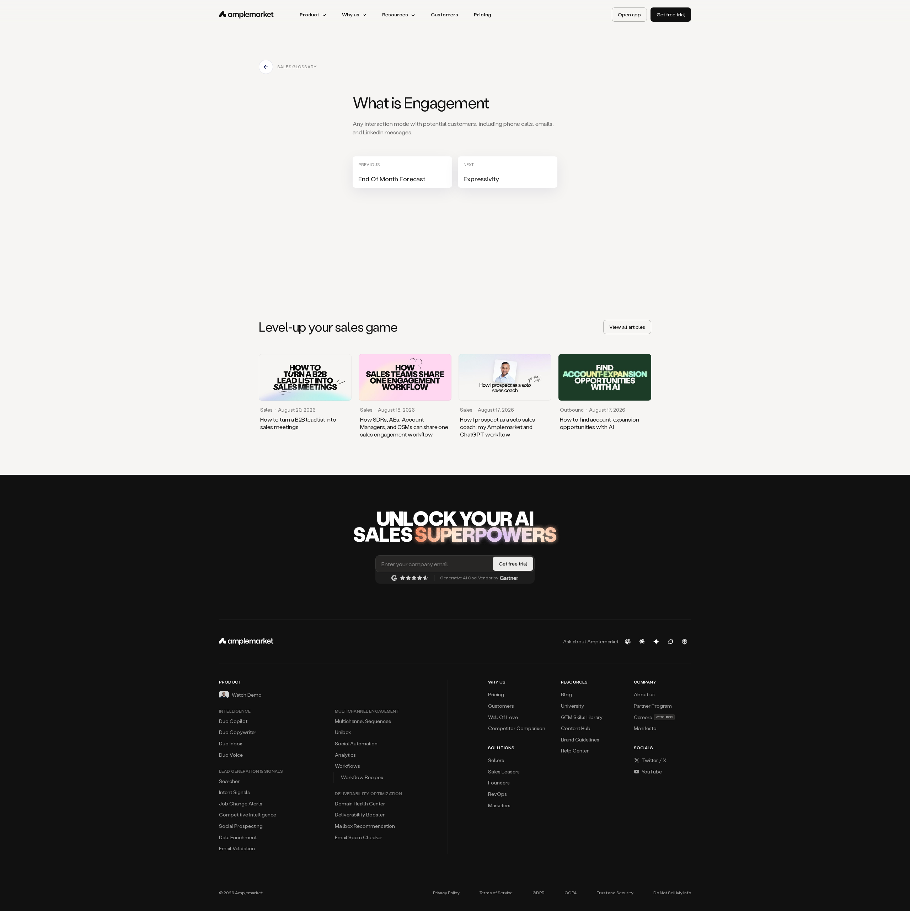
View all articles (627, 326)
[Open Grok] (670, 641)
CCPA (570, 892)
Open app (629, 14)
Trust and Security (615, 892)
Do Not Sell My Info (672, 892)
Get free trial (671, 14)
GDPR (538, 892)
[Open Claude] (642, 641)
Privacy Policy (446, 892)
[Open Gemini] (656, 641)
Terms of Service (496, 892)
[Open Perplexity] (684, 641)
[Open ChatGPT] (627, 641)
